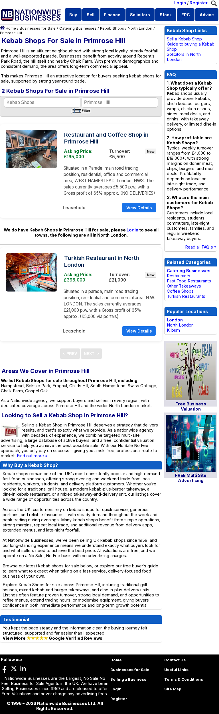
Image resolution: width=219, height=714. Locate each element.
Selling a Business (128, 679)
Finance (112, 14)
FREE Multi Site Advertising (190, 478)
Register (199, 2)
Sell (90, 14)
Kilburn (173, 330)
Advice (207, 14)
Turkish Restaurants (186, 296)
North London (140, 28)
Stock (166, 14)
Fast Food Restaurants (189, 281)
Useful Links (176, 669)
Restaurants (178, 275)
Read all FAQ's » (201, 247)
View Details (139, 207)
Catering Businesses (77, 28)
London (175, 320)
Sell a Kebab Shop (184, 39)
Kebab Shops (112, 28)
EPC (185, 14)
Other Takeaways (184, 286)
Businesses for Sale (38, 28)
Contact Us (175, 660)
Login (180, 2)
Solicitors (140, 14)
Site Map (172, 689)
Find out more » (32, 455)
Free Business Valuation (190, 406)
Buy (73, 14)
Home (11, 28)
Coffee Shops (180, 291)
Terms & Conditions (183, 679)
